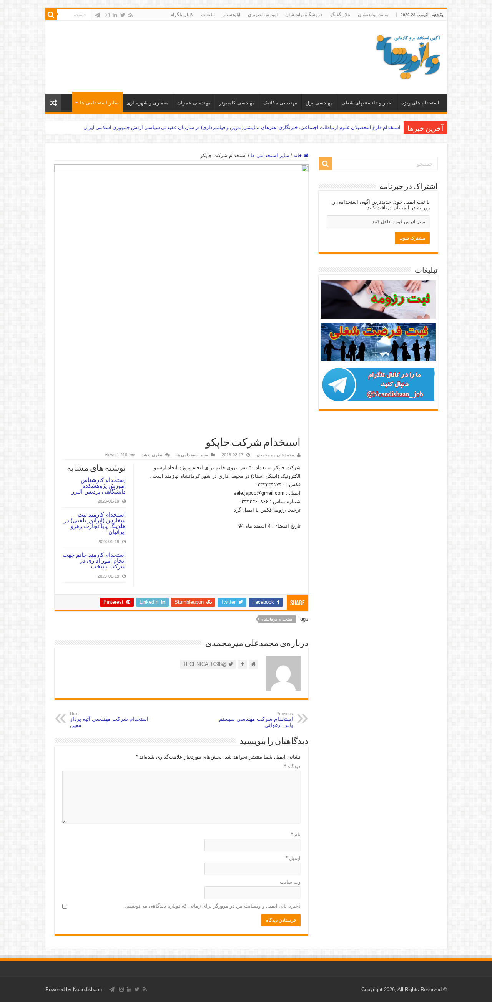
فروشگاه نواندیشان (303, 14)
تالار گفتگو (340, 14)
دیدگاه (292, 766)
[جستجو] (51, 14)
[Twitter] (123, 15)
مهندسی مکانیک (280, 103)
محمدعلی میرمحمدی (275, 454)
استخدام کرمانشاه (277, 619)
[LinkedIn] (115, 15)
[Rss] (130, 15)
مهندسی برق (319, 103)
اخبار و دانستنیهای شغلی (367, 103)
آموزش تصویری (263, 14)
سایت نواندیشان (373, 14)
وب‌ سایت (290, 882)
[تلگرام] (97, 15)
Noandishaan (87, 989)
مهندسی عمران (194, 103)
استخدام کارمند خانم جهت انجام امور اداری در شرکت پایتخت (94, 561)
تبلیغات (208, 14)
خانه (298, 155)
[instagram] (107, 15)
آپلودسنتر (231, 14)
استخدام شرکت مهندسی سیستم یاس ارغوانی (256, 719)
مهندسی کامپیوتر (237, 103)
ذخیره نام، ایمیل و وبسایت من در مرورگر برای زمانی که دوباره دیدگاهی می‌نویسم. (213, 906)
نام (296, 834)
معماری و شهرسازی (147, 103)
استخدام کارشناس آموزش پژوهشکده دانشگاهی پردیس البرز (98, 486)
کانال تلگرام (181, 14)
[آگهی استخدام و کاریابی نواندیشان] (408, 55)
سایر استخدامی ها (99, 103)
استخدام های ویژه (420, 103)
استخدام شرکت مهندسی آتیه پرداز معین (109, 719)
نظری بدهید (151, 454)
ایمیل (293, 858)
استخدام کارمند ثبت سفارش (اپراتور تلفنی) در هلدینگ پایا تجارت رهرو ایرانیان (95, 523)
